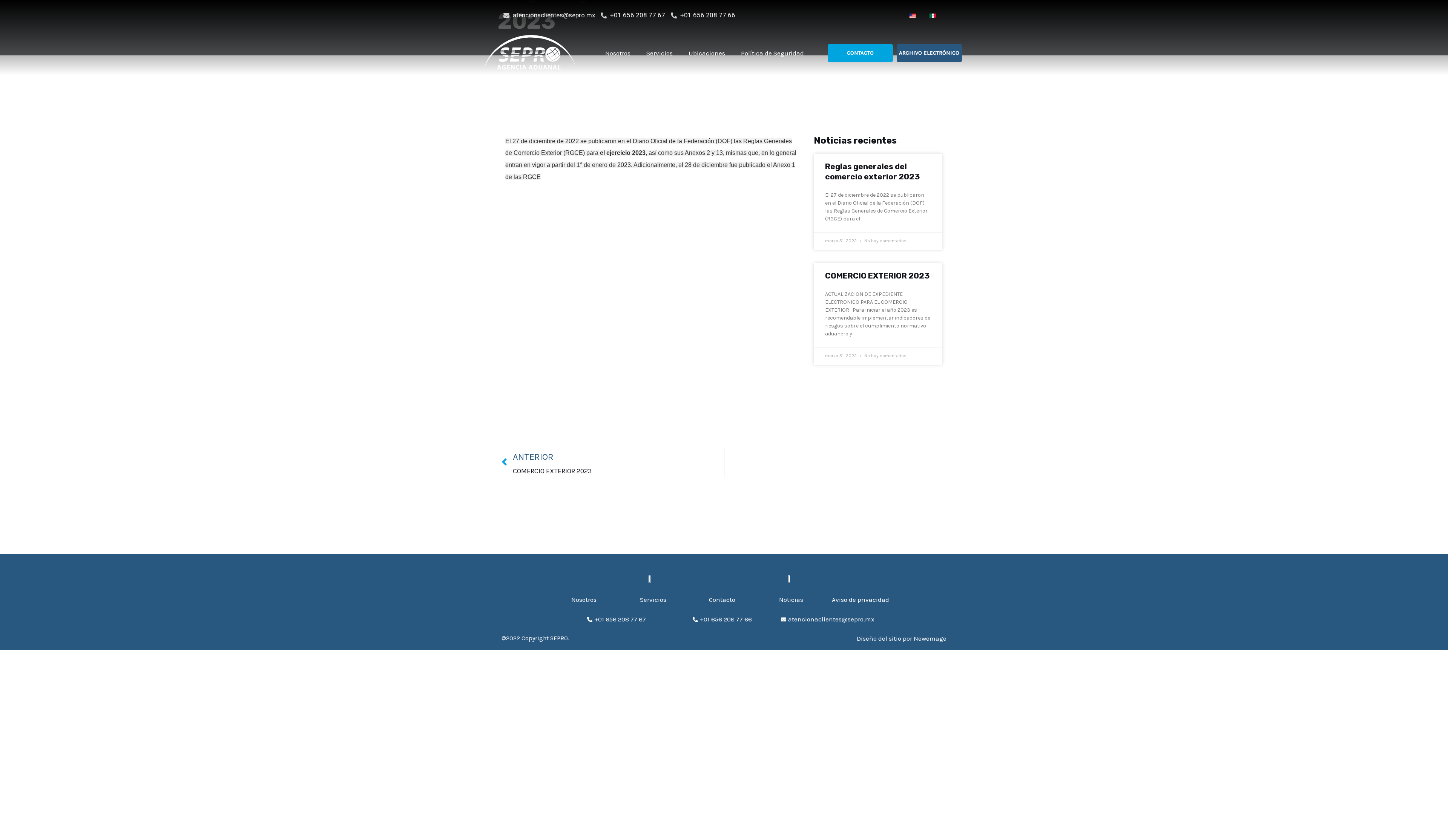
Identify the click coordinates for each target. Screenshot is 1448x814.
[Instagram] (885, 15)
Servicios (659, 53)
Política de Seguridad (772, 53)
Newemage (930, 638)
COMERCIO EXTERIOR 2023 (877, 275)
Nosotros (617, 53)
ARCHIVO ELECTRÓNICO (929, 52)
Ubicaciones (707, 53)
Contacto (860, 52)
